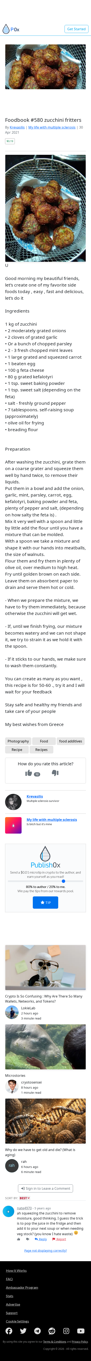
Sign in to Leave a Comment (47, 1188)
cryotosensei (31, 1082)
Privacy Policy (80, 1341)
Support (12, 1313)
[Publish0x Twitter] (24, 1331)
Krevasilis (17, 127)
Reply (42, 1239)
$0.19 (10, 141)
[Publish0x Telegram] (38, 1331)
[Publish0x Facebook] (9, 1331)
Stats (9, 1296)
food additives (70, 741)
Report (61, 1239)
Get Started (76, 29)
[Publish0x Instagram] (67, 1331)
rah (24, 1161)
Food (44, 741)
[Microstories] (45, 1047)
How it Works (16, 1270)
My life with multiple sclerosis (52, 127)
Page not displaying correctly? (45, 1250)
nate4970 (24, 1208)
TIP (48, 902)
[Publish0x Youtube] (81, 1331)
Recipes (41, 749)
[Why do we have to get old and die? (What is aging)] (45, 1121)
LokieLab (28, 1008)
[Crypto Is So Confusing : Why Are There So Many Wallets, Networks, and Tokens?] (45, 967)
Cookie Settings (17, 1321)
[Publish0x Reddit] (52, 1331)
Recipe (17, 749)
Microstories (15, 1075)
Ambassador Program (22, 1287)
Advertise (13, 1304)
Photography (18, 741)
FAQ (9, 1279)
